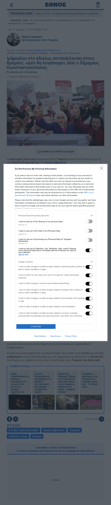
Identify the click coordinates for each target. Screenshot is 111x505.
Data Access (55, 336)
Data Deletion (40, 336)
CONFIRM (36, 327)
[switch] (89, 221)
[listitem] (55, 215)
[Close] (102, 169)
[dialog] (55, 252)
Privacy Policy (71, 336)
